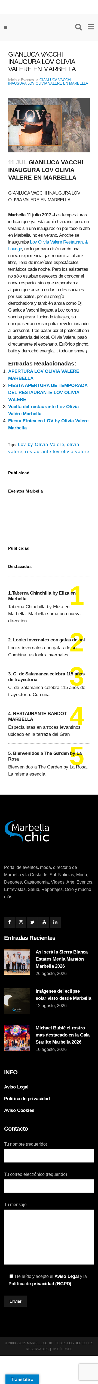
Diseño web (62, 1349)
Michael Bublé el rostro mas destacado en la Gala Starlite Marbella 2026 (63, 1035)
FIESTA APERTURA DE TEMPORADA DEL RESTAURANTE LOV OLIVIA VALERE (47, 392)
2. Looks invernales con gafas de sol (46, 639)
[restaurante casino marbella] (49, 6)
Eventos (27, 80)
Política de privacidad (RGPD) (39, 1283)
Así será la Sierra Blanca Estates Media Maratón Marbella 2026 (62, 959)
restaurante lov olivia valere (57, 451)
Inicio (12, 80)
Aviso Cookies (19, 1110)
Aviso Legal (16, 1087)
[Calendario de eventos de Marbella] (49, 515)
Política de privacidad (27, 1098)
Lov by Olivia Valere (41, 444)
